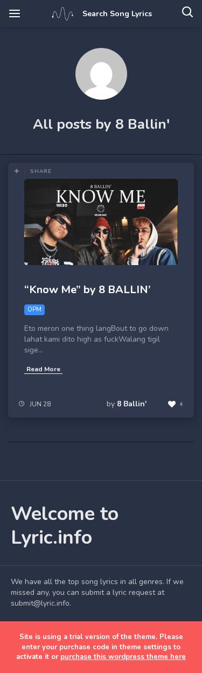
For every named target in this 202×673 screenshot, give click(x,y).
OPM (34, 310)
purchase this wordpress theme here (123, 657)
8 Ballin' (132, 404)
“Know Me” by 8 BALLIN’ (87, 289)
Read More (43, 369)
